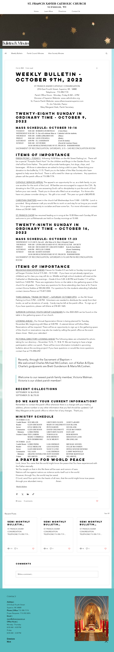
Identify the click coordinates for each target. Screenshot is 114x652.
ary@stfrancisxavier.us (16, 619)
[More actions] (97, 68)
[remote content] (57, 138)
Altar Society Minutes (56, 53)
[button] (106, 53)
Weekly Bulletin (16, 53)
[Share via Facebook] (17, 494)
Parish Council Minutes (35, 53)
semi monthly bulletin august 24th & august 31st (92, 523)
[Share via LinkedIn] (28, 494)
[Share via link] (33, 494)
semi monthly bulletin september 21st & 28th (20, 523)
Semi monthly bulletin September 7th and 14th (56, 523)
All (6, 53)
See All (106, 513)
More (9, 641)
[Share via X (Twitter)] (22, 494)
